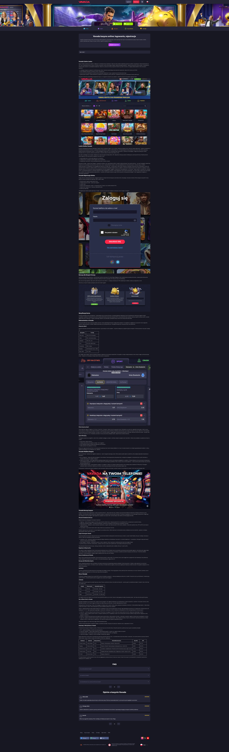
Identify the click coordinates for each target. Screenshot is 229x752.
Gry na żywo (87, 732)
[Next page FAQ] (118, 687)
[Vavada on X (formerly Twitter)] (145, 738)
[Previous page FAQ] (110, 687)
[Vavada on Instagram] (142, 738)
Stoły (93, 732)
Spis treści (103, 732)
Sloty (81, 732)
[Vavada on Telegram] (142, 1)
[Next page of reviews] (118, 724)
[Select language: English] (148, 1)
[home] (84, 2)
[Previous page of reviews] (110, 724)
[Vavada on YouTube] (148, 738)
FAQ (109, 732)
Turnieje (98, 732)
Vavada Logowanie (114, 44)
